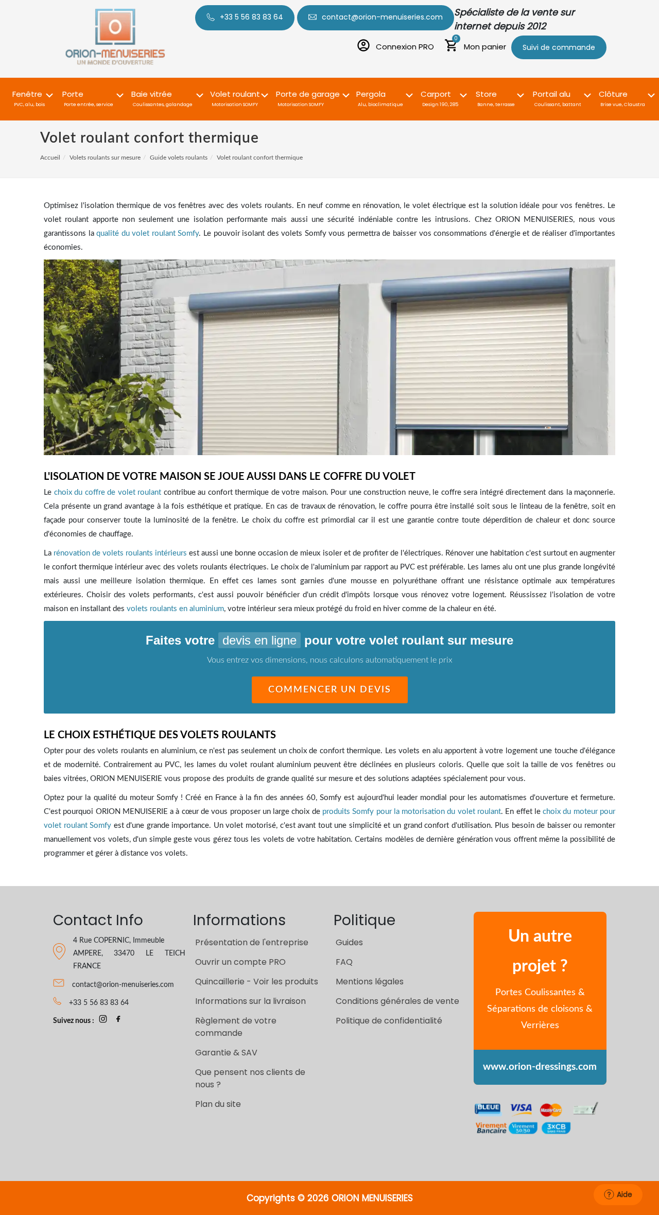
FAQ (344, 962)
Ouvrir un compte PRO (240, 962)
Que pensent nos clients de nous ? (250, 1078)
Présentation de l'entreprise (251, 942)
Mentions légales (370, 981)
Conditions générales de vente (397, 1001)
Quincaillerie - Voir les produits (256, 981)
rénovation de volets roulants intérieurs (120, 553)
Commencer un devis (329, 690)
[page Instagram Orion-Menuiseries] (103, 1021)
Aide (624, 1194)
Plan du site (218, 1104)
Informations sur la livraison (250, 1001)
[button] (29, 93)
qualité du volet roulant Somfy (147, 233)
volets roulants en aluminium (175, 609)
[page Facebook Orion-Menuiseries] (118, 1021)
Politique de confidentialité (389, 1021)
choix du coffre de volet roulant (108, 492)
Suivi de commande (559, 47)
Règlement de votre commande (235, 1027)
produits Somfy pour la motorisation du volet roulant (411, 811)
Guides (349, 942)
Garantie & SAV (226, 1052)
